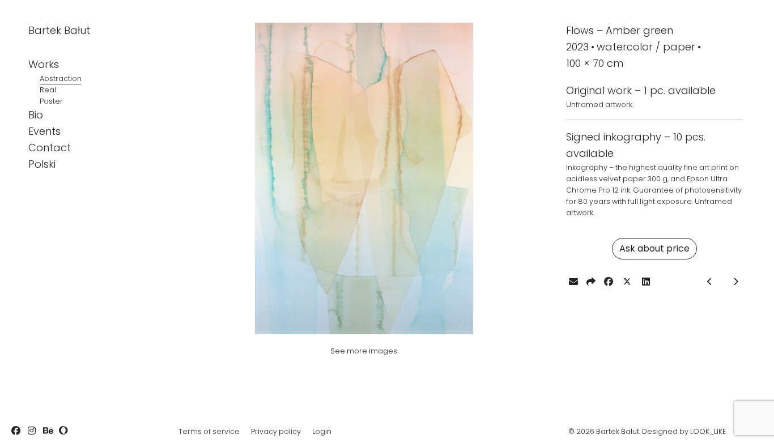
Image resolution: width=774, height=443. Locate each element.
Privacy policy (276, 431)
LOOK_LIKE (708, 431)
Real (48, 90)
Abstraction (61, 78)
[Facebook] (15, 430)
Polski (42, 164)
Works (43, 64)
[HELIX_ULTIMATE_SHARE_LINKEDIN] (646, 281)
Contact (49, 147)
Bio (35, 115)
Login (321, 431)
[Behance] (47, 430)
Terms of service (209, 431)
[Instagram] (31, 430)
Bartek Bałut (59, 30)
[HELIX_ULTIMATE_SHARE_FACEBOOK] (608, 281)
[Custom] (63, 430)
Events (44, 131)
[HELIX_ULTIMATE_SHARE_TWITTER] (627, 282)
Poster (51, 101)
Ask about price (654, 248)
